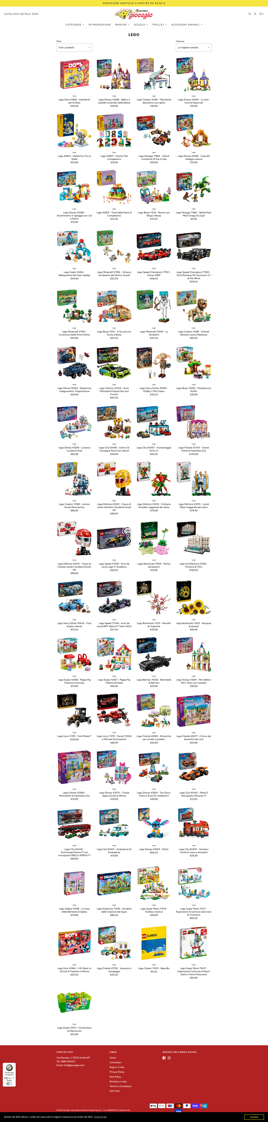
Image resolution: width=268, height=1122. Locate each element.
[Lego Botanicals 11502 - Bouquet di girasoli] (193, 598)
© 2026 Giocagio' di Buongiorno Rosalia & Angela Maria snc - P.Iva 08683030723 (88, 1110)
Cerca (113, 1057)
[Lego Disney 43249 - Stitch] (154, 823)
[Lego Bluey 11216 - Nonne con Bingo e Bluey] (154, 187)
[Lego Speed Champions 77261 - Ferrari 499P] (154, 246)
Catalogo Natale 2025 (21, 14)
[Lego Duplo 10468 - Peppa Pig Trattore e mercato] (74, 654)
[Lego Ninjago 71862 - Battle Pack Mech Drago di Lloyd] (193, 187)
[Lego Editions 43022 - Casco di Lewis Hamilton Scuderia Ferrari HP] (114, 478)
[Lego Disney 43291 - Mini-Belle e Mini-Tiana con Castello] (193, 654)
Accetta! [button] (254, 1117)
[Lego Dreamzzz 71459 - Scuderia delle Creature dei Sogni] (114, 883)
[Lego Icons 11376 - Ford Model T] (74, 710)
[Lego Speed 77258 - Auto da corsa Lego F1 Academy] (114, 538)
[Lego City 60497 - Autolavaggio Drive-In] (154, 422)
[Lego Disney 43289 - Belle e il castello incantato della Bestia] (114, 74)
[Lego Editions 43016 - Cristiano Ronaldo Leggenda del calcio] (154, 478)
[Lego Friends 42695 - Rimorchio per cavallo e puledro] (154, 710)
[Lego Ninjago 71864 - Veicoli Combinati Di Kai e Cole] (154, 130)
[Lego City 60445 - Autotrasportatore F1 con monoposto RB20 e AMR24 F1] (74, 823)
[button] (74, 47)
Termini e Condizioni (120, 1086)
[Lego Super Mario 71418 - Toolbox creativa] (154, 883)
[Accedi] (255, 14)
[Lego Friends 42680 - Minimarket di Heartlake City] (74, 767)
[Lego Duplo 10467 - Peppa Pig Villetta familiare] (114, 654)
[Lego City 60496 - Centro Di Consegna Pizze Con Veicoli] (114, 422)
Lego (74, 96)
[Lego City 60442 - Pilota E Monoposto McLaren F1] (193, 767)
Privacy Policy (117, 1071)
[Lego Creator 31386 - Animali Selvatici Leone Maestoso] (193, 306)
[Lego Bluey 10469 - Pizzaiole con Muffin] (193, 362)
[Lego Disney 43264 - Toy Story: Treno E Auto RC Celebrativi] (154, 767)
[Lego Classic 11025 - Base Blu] (154, 943)
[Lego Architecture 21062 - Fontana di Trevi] (193, 538)
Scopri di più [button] (100, 1117)
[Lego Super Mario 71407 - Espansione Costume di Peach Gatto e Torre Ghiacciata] (193, 943)
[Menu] (14, 1064)
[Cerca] (249, 14)
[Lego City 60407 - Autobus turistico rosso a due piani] (193, 823)
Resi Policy (115, 1076)
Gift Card (114, 1091)
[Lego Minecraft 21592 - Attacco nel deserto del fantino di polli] (114, 246)
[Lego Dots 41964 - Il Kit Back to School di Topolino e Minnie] (74, 943)
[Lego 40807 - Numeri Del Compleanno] (114, 130)
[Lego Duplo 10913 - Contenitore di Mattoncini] (74, 1002)
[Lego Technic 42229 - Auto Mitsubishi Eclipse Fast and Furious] (114, 362)
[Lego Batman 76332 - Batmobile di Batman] (154, 654)
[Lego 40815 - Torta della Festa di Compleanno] (114, 187)
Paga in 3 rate (117, 1067)
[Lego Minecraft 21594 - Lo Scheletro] (154, 306)
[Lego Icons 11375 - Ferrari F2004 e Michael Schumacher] (114, 710)
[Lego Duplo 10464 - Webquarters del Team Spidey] (74, 246)
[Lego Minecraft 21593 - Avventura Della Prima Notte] (74, 306)
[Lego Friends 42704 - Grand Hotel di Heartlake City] (193, 422)
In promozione (99, 24)
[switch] (9, 1083)
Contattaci (115, 1062)
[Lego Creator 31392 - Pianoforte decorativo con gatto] (154, 74)
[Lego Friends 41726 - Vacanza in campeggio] (114, 943)
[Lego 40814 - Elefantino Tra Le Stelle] (74, 130)
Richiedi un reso (118, 1081)
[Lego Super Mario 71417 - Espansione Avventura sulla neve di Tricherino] (193, 883)
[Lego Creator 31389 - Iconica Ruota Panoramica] (74, 478)
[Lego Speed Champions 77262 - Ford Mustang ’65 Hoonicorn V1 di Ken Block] (193, 246)
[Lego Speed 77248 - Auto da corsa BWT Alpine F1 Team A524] (114, 598)
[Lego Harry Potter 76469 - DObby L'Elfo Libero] (154, 362)
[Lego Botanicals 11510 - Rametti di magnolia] (154, 598)
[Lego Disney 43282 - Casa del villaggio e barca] (193, 130)
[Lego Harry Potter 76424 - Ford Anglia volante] (74, 598)
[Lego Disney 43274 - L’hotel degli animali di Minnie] (114, 767)
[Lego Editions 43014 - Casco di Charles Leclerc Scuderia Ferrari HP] (74, 538)
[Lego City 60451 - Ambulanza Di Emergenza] (114, 823)
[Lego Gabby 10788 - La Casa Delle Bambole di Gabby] (74, 883)
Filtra (59, 41)
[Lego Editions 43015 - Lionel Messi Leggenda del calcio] (193, 478)
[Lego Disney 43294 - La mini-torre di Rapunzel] (193, 74)
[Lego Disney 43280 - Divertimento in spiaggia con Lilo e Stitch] (74, 187)
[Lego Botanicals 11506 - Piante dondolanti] (154, 538)
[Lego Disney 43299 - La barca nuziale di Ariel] (74, 422)
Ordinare (180, 41)
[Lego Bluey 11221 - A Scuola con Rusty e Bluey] (114, 306)
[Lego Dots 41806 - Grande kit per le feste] (74, 74)
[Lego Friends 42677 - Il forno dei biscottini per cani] (193, 710)
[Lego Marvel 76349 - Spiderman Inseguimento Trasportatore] (74, 362)
